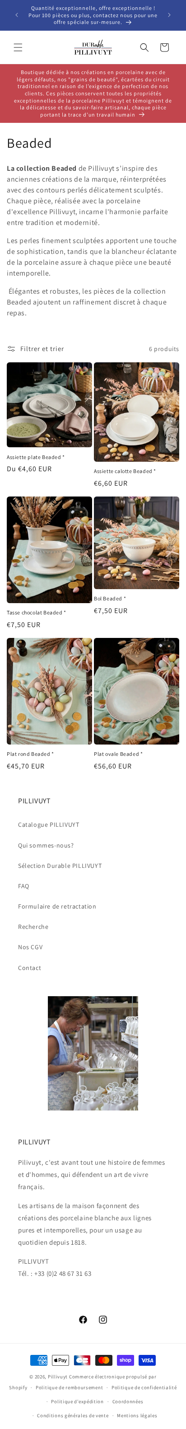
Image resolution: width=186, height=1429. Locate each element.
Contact (29, 968)
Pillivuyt (58, 1376)
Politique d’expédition (77, 1401)
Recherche (33, 927)
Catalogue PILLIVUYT (48, 824)
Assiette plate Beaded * (36, 457)
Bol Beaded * (110, 598)
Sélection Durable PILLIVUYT (60, 866)
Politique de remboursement (69, 1387)
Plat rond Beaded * (30, 753)
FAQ (23, 886)
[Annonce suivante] (169, 15)
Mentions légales (137, 1415)
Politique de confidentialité (144, 1387)
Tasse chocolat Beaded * (36, 612)
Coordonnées (128, 1401)
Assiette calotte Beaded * (125, 471)
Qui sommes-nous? (46, 845)
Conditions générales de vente (72, 1415)
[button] (18, 47)
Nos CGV (30, 947)
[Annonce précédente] (17, 15)
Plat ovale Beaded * (118, 753)
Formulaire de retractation (57, 906)
